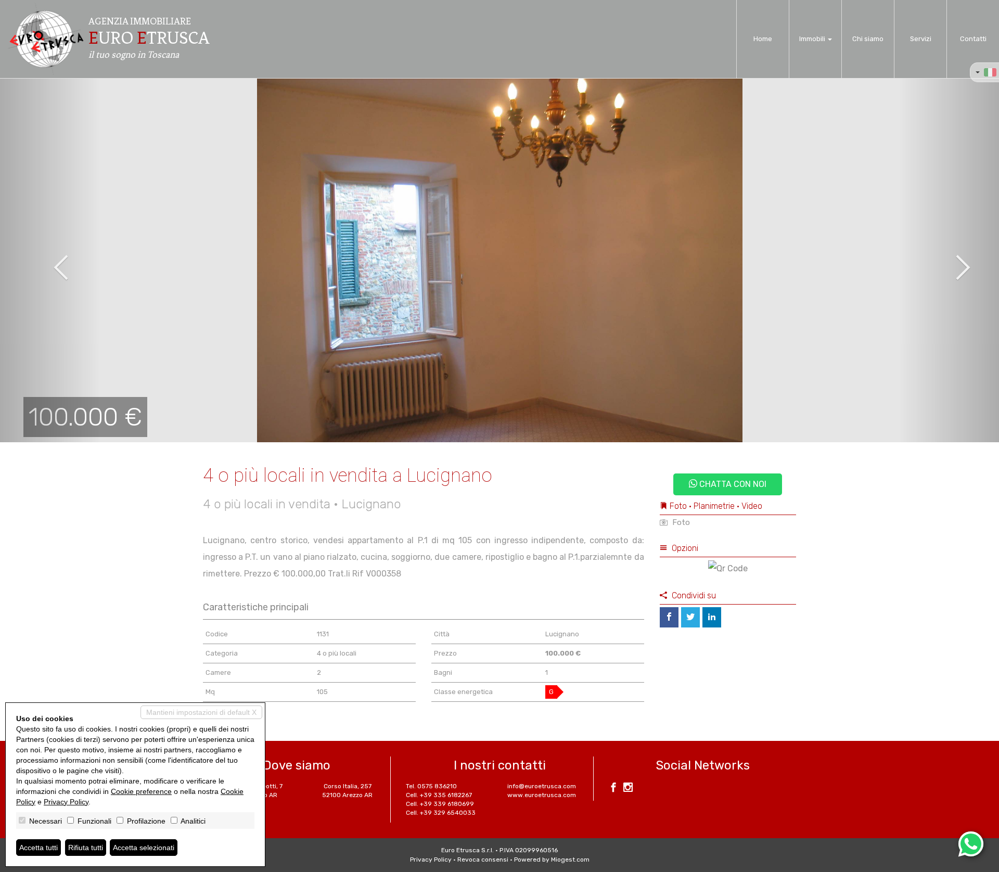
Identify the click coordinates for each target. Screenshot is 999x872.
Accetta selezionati (143, 847)
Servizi (920, 39)
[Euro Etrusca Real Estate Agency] (46, 39)
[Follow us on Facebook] (613, 789)
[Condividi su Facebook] (669, 617)
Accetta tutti (38, 847)
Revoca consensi (482, 859)
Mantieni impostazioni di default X (201, 712)
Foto (680, 522)
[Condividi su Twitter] (690, 617)
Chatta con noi (731, 484)
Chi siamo (867, 39)
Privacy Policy (431, 859)
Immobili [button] (813, 39)
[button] (50, 260)
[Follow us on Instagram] (628, 789)
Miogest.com (570, 859)
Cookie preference (141, 791)
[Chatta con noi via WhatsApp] (970, 843)
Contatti (973, 39)
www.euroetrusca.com (541, 795)
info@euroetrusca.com (541, 786)
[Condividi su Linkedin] (711, 617)
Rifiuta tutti (85, 847)
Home (762, 39)
